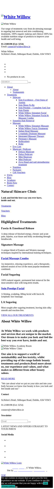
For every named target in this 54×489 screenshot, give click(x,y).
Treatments (6, 206)
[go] (29, 82)
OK (45, 483)
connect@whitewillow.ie (19, 46)
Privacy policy (8, 486)
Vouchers (5, 211)
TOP (3, 475)
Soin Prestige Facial (12, 288)
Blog (3, 216)
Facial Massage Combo (15, 258)
